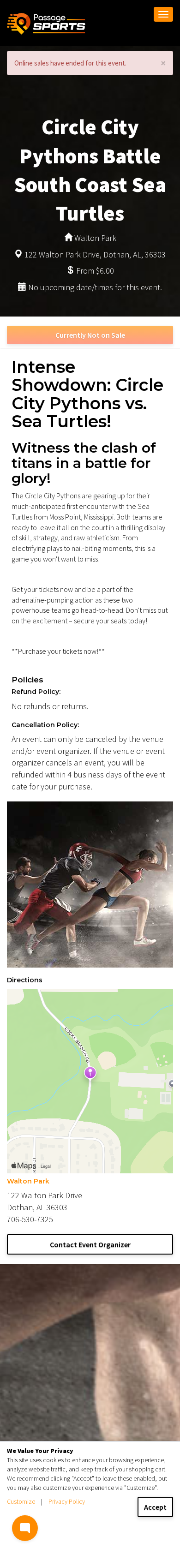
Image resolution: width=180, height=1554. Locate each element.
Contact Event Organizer (90, 1244)
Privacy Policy (66, 1501)
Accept (155, 1507)
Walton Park (28, 1181)
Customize (21, 1501)
